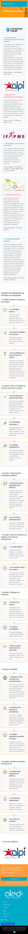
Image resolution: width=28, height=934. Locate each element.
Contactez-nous (15, 879)
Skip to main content (8, 4)
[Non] (26, 930)
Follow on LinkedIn (8, 924)
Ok (14, 932)
